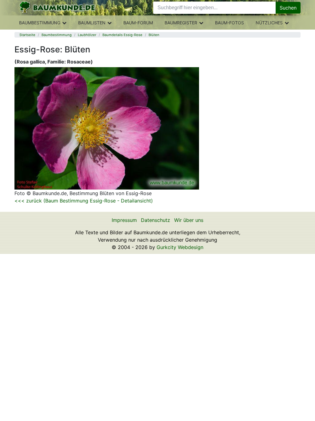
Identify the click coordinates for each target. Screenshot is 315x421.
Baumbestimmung (39, 22)
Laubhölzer (87, 35)
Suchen (288, 8)
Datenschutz (155, 220)
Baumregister (181, 22)
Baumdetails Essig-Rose (122, 35)
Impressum (124, 220)
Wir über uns (188, 220)
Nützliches (269, 22)
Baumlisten (92, 22)
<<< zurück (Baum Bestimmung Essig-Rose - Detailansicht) (83, 201)
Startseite (27, 35)
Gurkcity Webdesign (180, 247)
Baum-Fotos (229, 22)
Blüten (154, 35)
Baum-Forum (138, 22)
